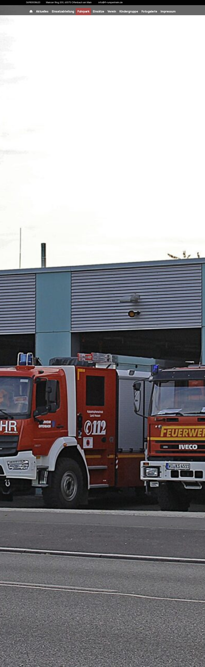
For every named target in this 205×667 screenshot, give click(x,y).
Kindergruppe (128, 11)
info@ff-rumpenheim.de (110, 2)
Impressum (168, 11)
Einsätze (98, 11)
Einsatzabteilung (63, 11)
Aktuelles (42, 11)
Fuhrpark (83, 11)
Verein (112, 11)
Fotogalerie (149, 11)
